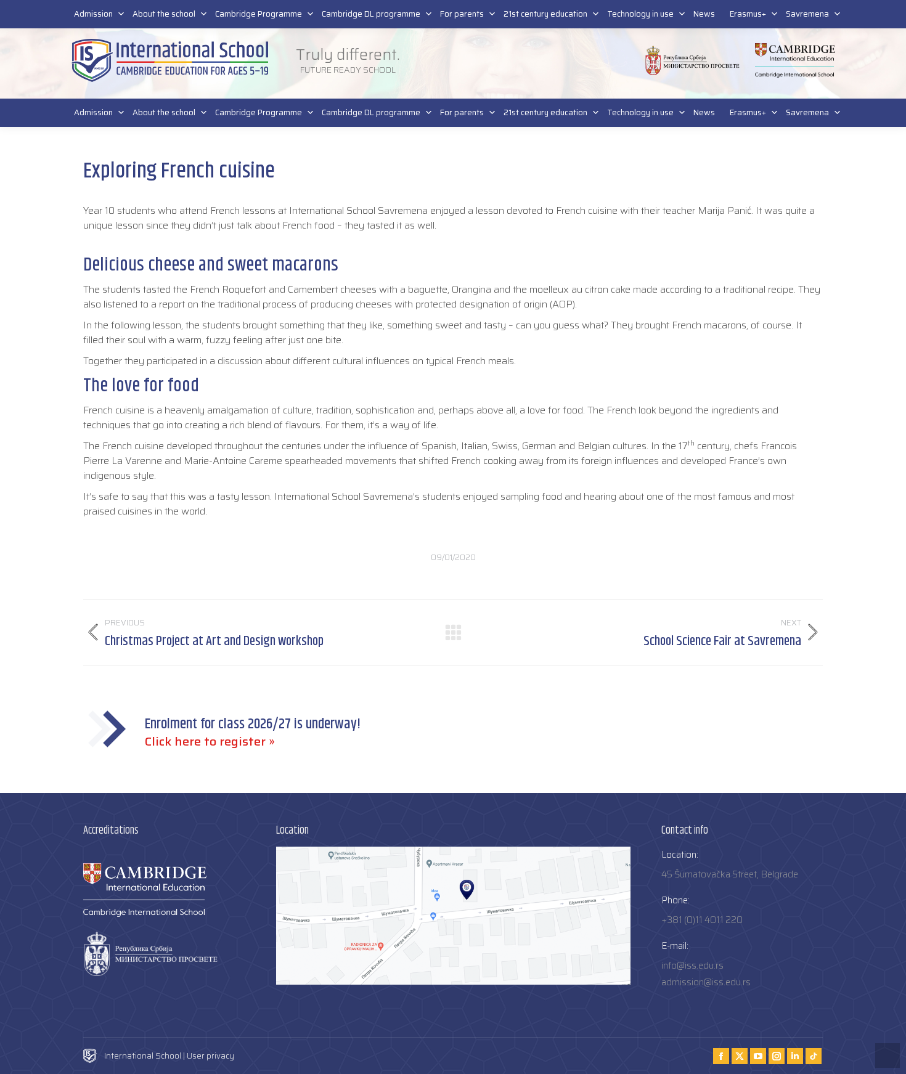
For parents (462, 112)
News (704, 112)
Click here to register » (210, 741)
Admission (93, 112)
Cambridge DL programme (371, 112)
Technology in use (640, 112)
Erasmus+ (748, 112)
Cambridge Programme (258, 112)
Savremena (807, 112)
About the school (164, 112)
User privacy (210, 1055)
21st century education (545, 112)
